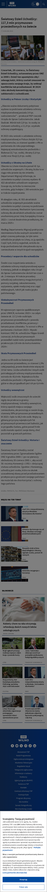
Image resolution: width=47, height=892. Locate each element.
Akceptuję (23, 879)
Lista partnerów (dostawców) (15, 873)
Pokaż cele (23, 887)
